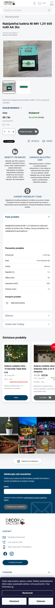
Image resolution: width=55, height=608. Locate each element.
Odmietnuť (14, 601)
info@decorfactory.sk (16, 537)
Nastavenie (27, 593)
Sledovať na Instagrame (30, 461)
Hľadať (49, 10)
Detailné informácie (11, 108)
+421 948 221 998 (15, 542)
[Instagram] (11, 553)
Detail (16, 397)
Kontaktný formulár (15, 562)
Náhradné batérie (18, 303)
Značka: (10, 35)
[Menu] (52, 3)
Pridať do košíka (26, 132)
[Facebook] (5, 553)
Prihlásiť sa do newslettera (16, 507)
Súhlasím (41, 601)
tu (12, 587)
